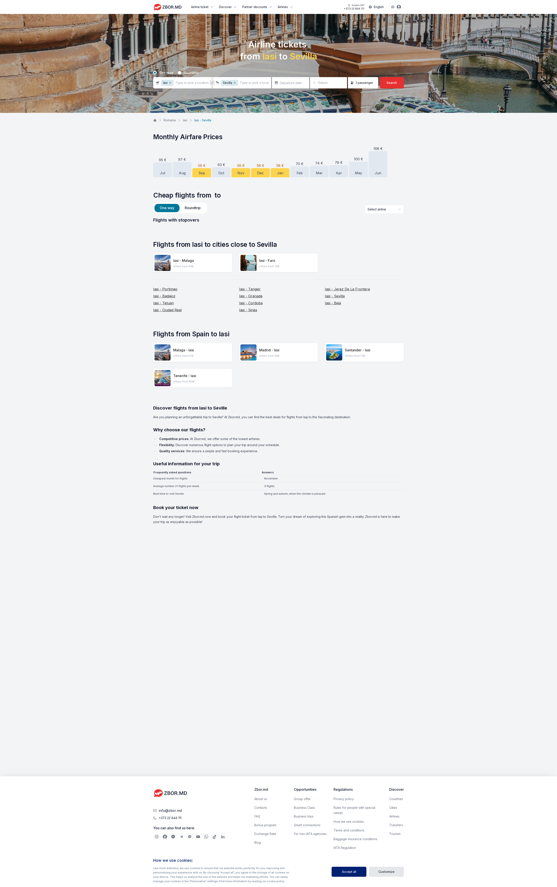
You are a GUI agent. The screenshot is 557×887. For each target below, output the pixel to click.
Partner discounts (254, 7)
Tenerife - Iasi (184, 376)
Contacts (260, 807)
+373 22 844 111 (354, 7)
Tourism (395, 834)
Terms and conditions (349, 830)
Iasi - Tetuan (163, 303)
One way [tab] (167, 208)
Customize (386, 871)
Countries (396, 799)
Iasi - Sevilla (335, 296)
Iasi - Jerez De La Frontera (347, 289)
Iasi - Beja (333, 303)
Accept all (349, 871)
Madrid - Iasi (269, 350)
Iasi (185, 120)
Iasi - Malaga (183, 260)
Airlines (283, 7)
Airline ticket (199, 7)
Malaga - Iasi (183, 350)
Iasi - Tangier (250, 289)
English (379, 7)
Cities (393, 807)
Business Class (304, 807)
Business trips (304, 816)
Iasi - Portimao (165, 289)
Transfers (396, 825)
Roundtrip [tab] (193, 208)
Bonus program (265, 825)
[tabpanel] (278, 220)
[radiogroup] (278, 72)
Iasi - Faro (267, 260)
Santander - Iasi (357, 350)
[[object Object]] (156, 836)
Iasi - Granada (250, 296)
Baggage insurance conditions (355, 839)
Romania (170, 120)
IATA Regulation (345, 848)
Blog (257, 842)
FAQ (257, 816)
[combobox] (384, 209)
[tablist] (180, 208)
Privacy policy (344, 799)
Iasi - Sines (248, 310)
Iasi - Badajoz (164, 296)
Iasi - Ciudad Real (167, 310)
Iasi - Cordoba (251, 303)
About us (260, 799)
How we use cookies (349, 821)
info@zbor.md (170, 810)
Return (323, 83)
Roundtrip (191, 72)
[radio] (155, 72)
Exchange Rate (265, 834)
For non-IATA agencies (310, 834)
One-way (166, 72)
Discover (225, 7)
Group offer (302, 799)
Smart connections (307, 825)
